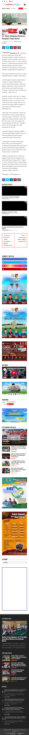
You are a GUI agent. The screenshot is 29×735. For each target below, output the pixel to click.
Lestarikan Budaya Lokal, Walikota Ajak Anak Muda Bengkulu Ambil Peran (14, 718)
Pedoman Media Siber (10, 733)
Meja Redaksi (21, 733)
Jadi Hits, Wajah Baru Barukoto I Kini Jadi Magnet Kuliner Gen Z (14, 699)
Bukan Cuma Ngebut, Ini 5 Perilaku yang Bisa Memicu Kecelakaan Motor (14, 639)
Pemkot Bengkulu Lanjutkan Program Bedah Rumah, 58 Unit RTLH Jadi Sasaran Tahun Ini (13, 708)
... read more (11, 695)
